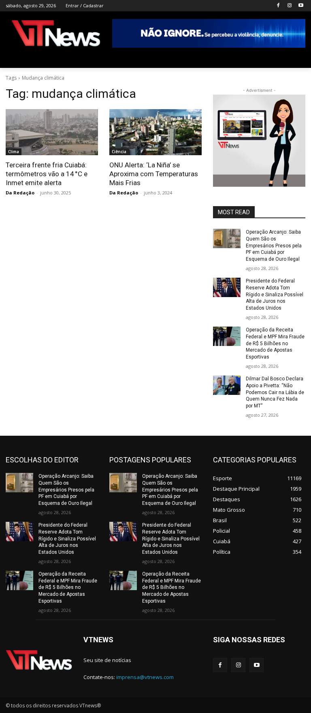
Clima (13, 151)
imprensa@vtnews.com (145, 677)
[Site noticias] (56, 34)
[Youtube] (300, 6)
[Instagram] (289, 6)
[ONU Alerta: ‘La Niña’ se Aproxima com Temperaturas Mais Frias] (155, 132)
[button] (295, 58)
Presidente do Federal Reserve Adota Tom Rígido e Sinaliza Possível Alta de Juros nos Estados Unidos (274, 294)
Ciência (119, 151)
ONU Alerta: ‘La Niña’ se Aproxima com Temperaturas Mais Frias (153, 174)
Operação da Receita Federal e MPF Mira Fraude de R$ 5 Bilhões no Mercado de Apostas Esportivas (275, 343)
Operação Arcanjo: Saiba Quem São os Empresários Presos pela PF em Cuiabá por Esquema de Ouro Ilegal (274, 245)
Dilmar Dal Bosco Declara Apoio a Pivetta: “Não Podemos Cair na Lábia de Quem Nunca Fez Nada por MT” (275, 392)
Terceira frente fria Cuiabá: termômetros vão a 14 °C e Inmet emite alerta (46, 174)
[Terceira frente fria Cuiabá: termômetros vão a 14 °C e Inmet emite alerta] (52, 132)
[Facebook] (278, 6)
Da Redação (20, 193)
